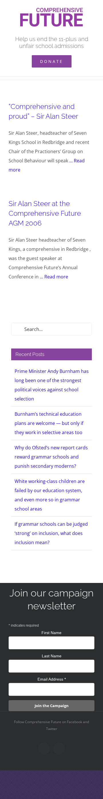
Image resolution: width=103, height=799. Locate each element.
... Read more (54, 277)
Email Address (51, 679)
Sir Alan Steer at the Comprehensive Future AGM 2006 (45, 213)
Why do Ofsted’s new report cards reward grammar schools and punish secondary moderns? (51, 456)
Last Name (52, 656)
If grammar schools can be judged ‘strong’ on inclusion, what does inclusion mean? (51, 533)
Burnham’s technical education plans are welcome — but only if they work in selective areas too (49, 423)
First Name (51, 632)
